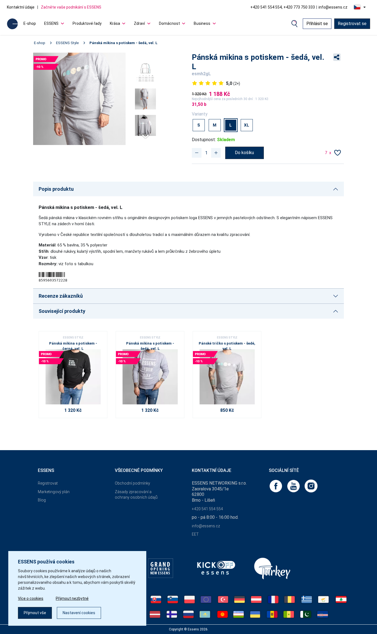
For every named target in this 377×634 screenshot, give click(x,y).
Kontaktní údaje (20, 7)
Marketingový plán (54, 492)
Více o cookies (30, 598)
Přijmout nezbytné (72, 598)
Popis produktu (56, 189)
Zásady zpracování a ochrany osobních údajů (136, 495)
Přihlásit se (317, 23)
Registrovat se (352, 23)
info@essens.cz (332, 7)
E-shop (29, 23)
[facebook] (276, 485)
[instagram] (311, 485)
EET (195, 534)
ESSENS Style (67, 43)
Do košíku (244, 152)
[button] (145, 134)
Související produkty (62, 311)
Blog (42, 500)
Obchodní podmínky (132, 483)
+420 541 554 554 (207, 509)
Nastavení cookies (79, 613)
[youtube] (293, 485)
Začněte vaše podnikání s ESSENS (71, 7)
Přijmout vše (35, 613)
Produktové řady (87, 23)
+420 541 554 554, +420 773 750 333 (282, 7)
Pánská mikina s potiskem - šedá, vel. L (123, 43)
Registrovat (48, 483)
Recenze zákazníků (61, 296)
